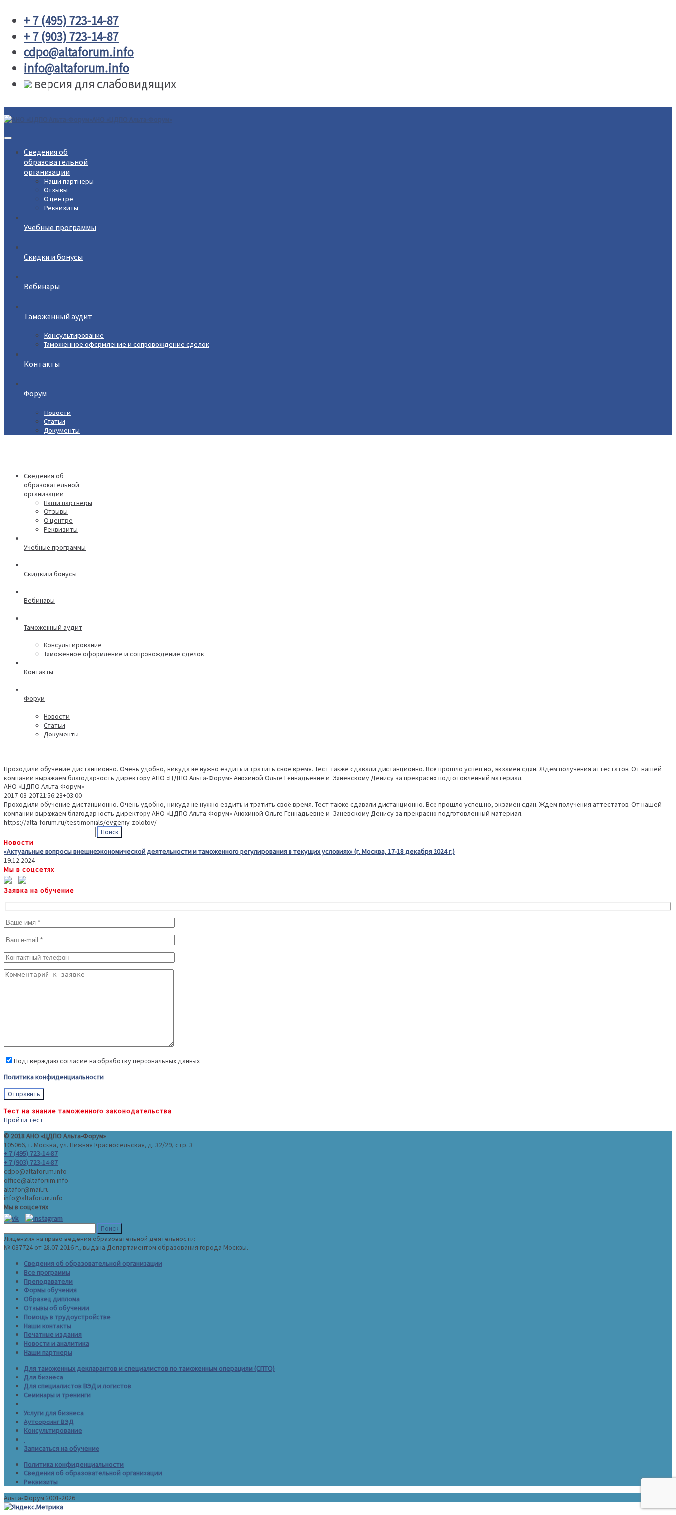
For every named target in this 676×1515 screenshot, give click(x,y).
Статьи (54, 421)
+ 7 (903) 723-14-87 (31, 1162)
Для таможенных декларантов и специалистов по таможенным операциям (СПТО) (149, 1368)
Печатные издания (53, 1334)
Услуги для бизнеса (54, 1412)
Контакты (42, 363)
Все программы (47, 1272)
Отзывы (56, 189)
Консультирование (74, 335)
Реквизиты (61, 207)
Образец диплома (52, 1298)
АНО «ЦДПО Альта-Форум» (132, 119)
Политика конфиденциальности (54, 1076)
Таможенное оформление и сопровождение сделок (126, 344)
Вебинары (42, 286)
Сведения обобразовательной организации (56, 162)
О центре (58, 198)
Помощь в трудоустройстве (67, 1316)
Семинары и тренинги (57, 1394)
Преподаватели (48, 1281)
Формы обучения (50, 1289)
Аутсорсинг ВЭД (49, 1421)
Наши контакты (47, 1325)
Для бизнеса (43, 1377)
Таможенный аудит (58, 316)
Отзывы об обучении (56, 1307)
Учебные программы (60, 227)
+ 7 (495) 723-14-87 (31, 1153)
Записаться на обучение (61, 1448)
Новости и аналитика (56, 1343)
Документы (62, 430)
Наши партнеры (69, 181)
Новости (57, 412)
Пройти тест (23, 1119)
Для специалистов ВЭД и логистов (77, 1385)
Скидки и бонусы (53, 257)
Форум (35, 393)
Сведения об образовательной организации (93, 1263)
